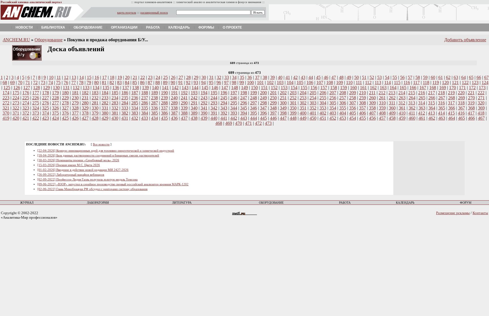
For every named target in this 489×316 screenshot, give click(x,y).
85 (134, 82)
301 (293, 102)
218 (441, 92)
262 (392, 97)
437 (184, 118)
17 (104, 77)
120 (445, 82)
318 (461, 102)
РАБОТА (345, 202)
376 (65, 113)
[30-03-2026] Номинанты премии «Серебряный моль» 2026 (78, 160)
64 (463, 77)
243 (204, 97)
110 (349, 82)
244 (214, 97)
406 (362, 113)
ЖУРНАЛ (26, 202)
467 (481, 118)
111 (359, 82)
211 (372, 92)
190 (164, 92)
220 (461, 92)
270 (471, 97)
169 (442, 87)
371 (15, 113)
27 (181, 77)
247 (243, 97)
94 (203, 82)
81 (104, 82)
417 (471, 113)
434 (154, 118)
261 (382, 97)
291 (194, 102)
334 (134, 108)
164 (393, 87)
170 (452, 87)
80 (96, 82)
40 (280, 77)
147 (224, 87)
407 (372, 113)
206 (322, 92)
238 (154, 97)
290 (184, 102)
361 (402, 108)
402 (322, 113)
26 (173, 77)
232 (95, 97)
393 (233, 113)
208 (342, 92)
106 (309, 82)
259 (362, 97)
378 (85, 113)
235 (124, 97)
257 (342, 97)
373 (35, 113)
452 (332, 118)
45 (318, 77)
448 (293, 118)
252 (293, 97)
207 (332, 92)
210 (362, 92)
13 (74, 77)
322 (15, 108)
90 (173, 82)
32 (219, 77)
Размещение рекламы (453, 213)
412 (421, 113)
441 (223, 118)
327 (65, 108)
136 (115, 87)
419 (6, 118)
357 (362, 108)
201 (273, 92)
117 (416, 82)
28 (188, 77)
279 (75, 102)
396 (263, 113)
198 (243, 92)
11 (59, 77)
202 (283, 92)
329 (85, 108)
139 (145, 87)
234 (114, 97)
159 (343, 87)
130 (56, 87)
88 (157, 82)
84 (127, 82)
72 (35, 82)
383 (134, 113)
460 (412, 118)
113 (378, 82)
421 (25, 118)
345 (243, 108)
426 (75, 118)
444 (253, 118)
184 (105, 92)
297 (253, 102)
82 (112, 82)
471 (248, 123)
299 (273, 102)
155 (304, 87)
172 (472, 87)
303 (313, 102)
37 (257, 77)
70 (20, 82)
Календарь (179, 27)
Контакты (480, 213)
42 (295, 77)
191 (174, 92)
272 (6, 102)
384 (144, 113)
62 (448, 77)
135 (105, 87)
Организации (124, 27)
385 (154, 113)
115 (397, 82)
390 (204, 113)
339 (184, 108)
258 (352, 97)
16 (97, 77)
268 (451, 97)
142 (175, 87)
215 (411, 92)
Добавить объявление (465, 39)
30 (203, 77)
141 (165, 87)
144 (195, 87)
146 (214, 87)
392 (223, 113)
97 (226, 82)
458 (392, 118)
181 (75, 92)
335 (144, 108)
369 (481, 108)
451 (322, 118)
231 (85, 97)
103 (280, 82)
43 (303, 77)
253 (303, 97)
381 (114, 113)
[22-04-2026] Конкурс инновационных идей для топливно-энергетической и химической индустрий (105, 150)
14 (81, 77)
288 (164, 102)
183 (95, 92)
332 (114, 108)
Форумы (206, 27)
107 (319, 82)
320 (481, 102)
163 (383, 87)
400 (303, 113)
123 (475, 82)
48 (341, 77)
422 (35, 118)
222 (481, 92)
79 (89, 82)
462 (431, 118)
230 (75, 97)
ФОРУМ (465, 202)
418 (481, 113)
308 (362, 102)
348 (273, 108)
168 (432, 87)
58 (417, 77)
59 (425, 77)
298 (263, 102)
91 (180, 82)
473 (268, 123)
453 (342, 118)
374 (45, 113)
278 (65, 102)
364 (431, 108)
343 (223, 108)
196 (223, 92)
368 (471, 108)
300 (283, 102)
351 (303, 108)
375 (55, 113)
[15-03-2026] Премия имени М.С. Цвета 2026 (68, 165)
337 (164, 108)
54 (387, 77)
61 (440, 77)
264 (412, 97)
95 (211, 82)
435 (164, 118)
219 (451, 92)
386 (164, 113)
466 (471, 118)
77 (73, 82)
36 (249, 77)
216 (421, 92)
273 (15, 102)
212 (382, 92)
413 (431, 113)
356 (352, 108)
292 (204, 102)
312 (401, 102)
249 (263, 97)
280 (85, 102)
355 (342, 108)
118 (426, 82)
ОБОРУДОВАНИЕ (271, 202)
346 (253, 108)
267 (441, 97)
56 (402, 77)
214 (401, 92)
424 (55, 118)
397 (273, 113)
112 (368, 82)
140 (155, 87)
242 (194, 97)
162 (373, 87)
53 (379, 77)
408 (382, 113)
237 (144, 97)
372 (25, 113)
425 (65, 118)
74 (50, 82)
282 (105, 102)
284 (124, 102)
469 (228, 123)
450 (313, 118)
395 (253, 113)
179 (55, 92)
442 (233, 118)
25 (165, 77)
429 (105, 118)
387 (174, 113)
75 (58, 82)
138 (135, 87)
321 (6, 108)
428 (95, 118)
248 (253, 97)
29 (196, 77)
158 (333, 87)
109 (339, 82)
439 (204, 118)
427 (85, 118)
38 (265, 77)
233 (105, 97)
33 (226, 77)
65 (471, 77)
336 (154, 108)
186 (124, 92)
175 (15, 92)
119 (435, 82)
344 (233, 108)
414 (441, 113)
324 (35, 108)
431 (124, 118)
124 (485, 82)
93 (196, 82)
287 (154, 102)
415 (451, 113)
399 (293, 113)
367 (461, 108)
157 (323, 87)
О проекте (232, 27)
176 (25, 92)
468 (218, 123)
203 (293, 92)
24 (158, 77)
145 (204, 87)
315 (431, 102)
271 (481, 97)
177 (35, 92)
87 (150, 82)
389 (194, 113)
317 (451, 102)
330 (95, 108)
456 (372, 118)
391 (214, 113)
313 (411, 102)
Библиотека (53, 27)
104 (290, 82)
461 (422, 118)
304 (322, 102)
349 (283, 108)
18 (112, 77)
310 (382, 102)
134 (96, 87)
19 (119, 77)
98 (234, 82)
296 (243, 102)
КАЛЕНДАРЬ (405, 202)
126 (16, 87)
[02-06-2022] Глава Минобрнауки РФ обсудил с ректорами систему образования (92, 189)
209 (352, 92)
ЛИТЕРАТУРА (182, 202)
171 (462, 87)
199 (253, 92)
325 (45, 108)
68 (5, 82)
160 (353, 87)
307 (352, 102)
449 (303, 118)
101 (260, 82)
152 (274, 87)
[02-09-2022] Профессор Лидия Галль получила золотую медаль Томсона (87, 179)
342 (214, 108)
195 (214, 92)
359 (382, 108)
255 (322, 97)
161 (363, 87)
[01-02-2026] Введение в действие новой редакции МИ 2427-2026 (82, 169)
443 (243, 118)
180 (65, 92)
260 (372, 97)
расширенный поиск (154, 12)
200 (263, 92)
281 (95, 102)
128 (36, 87)
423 (45, 118)
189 (154, 92)
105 (300, 82)
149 (244, 87)
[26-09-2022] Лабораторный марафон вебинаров (70, 174)
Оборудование (88, 27)
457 (382, 118)
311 (392, 102)
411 (412, 113)
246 (233, 97)
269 (461, 97)
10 (51, 77)
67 (486, 77)
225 (25, 97)
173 (482, 87)
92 (188, 82)
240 (174, 97)
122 (465, 82)
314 (421, 102)
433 (144, 118)
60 (433, 77)
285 (134, 102)
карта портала (126, 12)
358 (372, 108)
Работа (153, 27)
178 (45, 92)
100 (250, 82)
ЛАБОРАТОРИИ (98, 202)
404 (342, 113)
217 (431, 92)
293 (214, 102)
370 (6, 113)
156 (313, 87)
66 (479, 77)
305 (332, 102)
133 (86, 87)
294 (223, 102)
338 (174, 108)
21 (135, 77)
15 (89, 77)
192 (184, 92)
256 (332, 97)
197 (233, 92)
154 (294, 87)
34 (234, 77)
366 (451, 108)
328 (75, 108)
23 (150, 77)
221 (471, 92)
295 (233, 102)
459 (402, 118)
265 (422, 97)
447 (283, 118)
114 (387, 82)
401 (313, 113)
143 (185, 87)
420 (15, 118)
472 (258, 123)
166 (412, 87)
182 (85, 92)
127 (26, 87)
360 (392, 108)
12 (66, 77)
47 (333, 77)
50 (356, 77)
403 (332, 113)
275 (35, 102)
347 (263, 108)
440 (214, 118)
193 (194, 92)
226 (35, 97)
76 (66, 82)
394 (243, 113)
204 (303, 92)
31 (211, 77)
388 (184, 113)
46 (326, 77)
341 (204, 108)
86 (142, 82)
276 (45, 102)
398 (283, 113)
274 (25, 102)
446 (273, 118)
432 (134, 118)
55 (395, 77)
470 (238, 123)
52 (372, 77)
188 (144, 92)
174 (6, 92)
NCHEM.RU (16, 39)
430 (114, 118)
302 (303, 102)
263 (402, 97)
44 (310, 77)
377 (75, 113)
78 (81, 82)
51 (364, 77)
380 (105, 113)
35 (242, 77)
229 (65, 97)
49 (349, 77)
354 (332, 108)
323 (25, 108)
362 (412, 108)
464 (451, 118)
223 (6, 97)
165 (403, 87)
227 (45, 97)
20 (127, 77)
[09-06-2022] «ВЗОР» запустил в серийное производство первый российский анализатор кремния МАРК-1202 (112, 184)
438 (194, 118)
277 (55, 102)
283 (114, 102)
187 (134, 92)
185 (114, 92)
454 (352, 118)
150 (254, 87)
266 (431, 97)
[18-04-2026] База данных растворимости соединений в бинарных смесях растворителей (98, 155)
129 (46, 87)
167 (422, 87)
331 (105, 108)
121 (455, 82)
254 (313, 97)
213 (392, 92)
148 (234, 87)
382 (124, 113)
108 (329, 82)
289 (174, 102)
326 (55, 108)
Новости (24, 27)
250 (273, 97)
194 (204, 92)
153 (284, 87)
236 (134, 97)
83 (119, 82)
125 (6, 87)
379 (95, 113)
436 (174, 118)
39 (272, 77)
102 (270, 82)
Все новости (101, 144)
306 (342, 102)
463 (441, 118)
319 (471, 102)
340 (194, 108)
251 (283, 97)
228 (55, 97)
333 (124, 108)
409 (392, 113)
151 (264, 87)
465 (461, 118)
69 (12, 82)
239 (164, 97)
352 (313, 108)
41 (288, 77)
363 (422, 108)
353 (322, 108)
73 (43, 82)
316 (441, 102)
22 (142, 77)
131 (66, 87)
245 (223, 97)
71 (27, 82)
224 (15, 97)
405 (352, 113)
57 (410, 77)
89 (165, 82)
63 (456, 77)
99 (241, 82)
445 (263, 118)
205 (313, 92)
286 (144, 102)
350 (293, 108)
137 (125, 87)
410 (402, 113)
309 (372, 102)
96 (218, 82)
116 (407, 82)
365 (441, 108)
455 (362, 118)
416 (461, 113)
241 (184, 97)
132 (76, 87)
